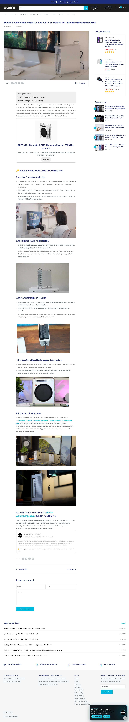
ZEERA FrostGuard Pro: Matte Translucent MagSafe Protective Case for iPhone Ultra (114, 64)
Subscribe (107, 692)
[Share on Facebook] (12, 83)
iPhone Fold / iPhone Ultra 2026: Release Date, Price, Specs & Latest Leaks (114, 117)
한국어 (40, 101)
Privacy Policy (79, 690)
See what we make (97, 716)
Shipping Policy (79, 695)
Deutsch (20, 101)
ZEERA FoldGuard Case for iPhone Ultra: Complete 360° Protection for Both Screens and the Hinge (114, 43)
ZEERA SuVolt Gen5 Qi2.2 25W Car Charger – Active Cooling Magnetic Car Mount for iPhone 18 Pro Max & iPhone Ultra (114, 83)
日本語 (34, 101)
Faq (74, 15)
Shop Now (46, 159)
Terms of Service (80, 698)
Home (5, 15)
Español (42, 97)
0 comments (82, 83)
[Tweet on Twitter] (19, 83)
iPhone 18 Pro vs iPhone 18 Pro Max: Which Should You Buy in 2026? (115, 146)
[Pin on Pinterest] (15, 83)
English (19, 97)
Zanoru (61, 15)
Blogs (76, 681)
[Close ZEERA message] (124, 707)
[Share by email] (22, 83)
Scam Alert (78, 687)
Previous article (22, 569)
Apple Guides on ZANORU (82, 704)
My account (107, 9)
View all (123, 623)
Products (13, 15)
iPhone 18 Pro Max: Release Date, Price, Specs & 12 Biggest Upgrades (115, 107)
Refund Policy (79, 693)
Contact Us (24, 15)
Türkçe (27, 101)
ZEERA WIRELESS (109, 37)
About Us (46, 15)
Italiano (35, 97)
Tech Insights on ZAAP (81, 701)
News (54, 15)
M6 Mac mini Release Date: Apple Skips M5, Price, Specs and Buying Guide (115, 127)
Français (27, 97)
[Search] (86, 8)
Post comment (25, 609)
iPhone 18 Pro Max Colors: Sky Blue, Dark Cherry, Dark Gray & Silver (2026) (115, 136)
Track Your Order (36, 15)
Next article (70, 569)
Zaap (68, 15)
